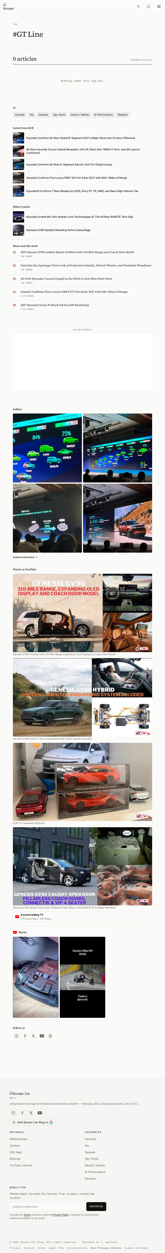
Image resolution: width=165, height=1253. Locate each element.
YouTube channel (21, 1165)
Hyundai (20, 114)
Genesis (43, 114)
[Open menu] (159, 6)
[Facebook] (25, 1036)
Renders (123, 114)
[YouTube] (41, 1036)
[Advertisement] (82, 362)
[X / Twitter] (33, 1036)
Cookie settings (136, 1248)
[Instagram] (16, 1036)
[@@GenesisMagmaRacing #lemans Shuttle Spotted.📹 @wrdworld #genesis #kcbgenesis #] (82, 977)
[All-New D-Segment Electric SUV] (117, 448)
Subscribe (96, 1206)
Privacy (15, 1248)
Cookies (29, 1248)
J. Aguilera (109, 1242)
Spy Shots (59, 114)
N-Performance (103, 114)
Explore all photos (25, 557)
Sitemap (15, 1158)
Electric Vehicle (80, 114)
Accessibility (77, 1248)
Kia (31, 114)
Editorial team (19, 1139)
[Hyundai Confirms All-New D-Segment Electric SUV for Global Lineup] (47, 448)
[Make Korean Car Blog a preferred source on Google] (50, 1036)
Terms (27, 1214)
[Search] (138, 6)
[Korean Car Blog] (67, 6)
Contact (15, 1145)
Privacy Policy (61, 1214)
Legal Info (56, 1248)
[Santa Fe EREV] (117, 518)
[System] (148, 6)
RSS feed (16, 1152)
